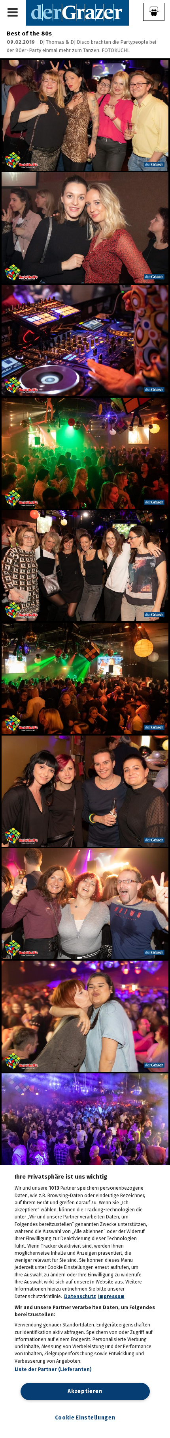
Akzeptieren (85, 1391)
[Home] (77, 12)
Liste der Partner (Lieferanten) (53, 1369)
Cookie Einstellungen (85, 1417)
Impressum (111, 1296)
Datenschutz (80, 1296)
